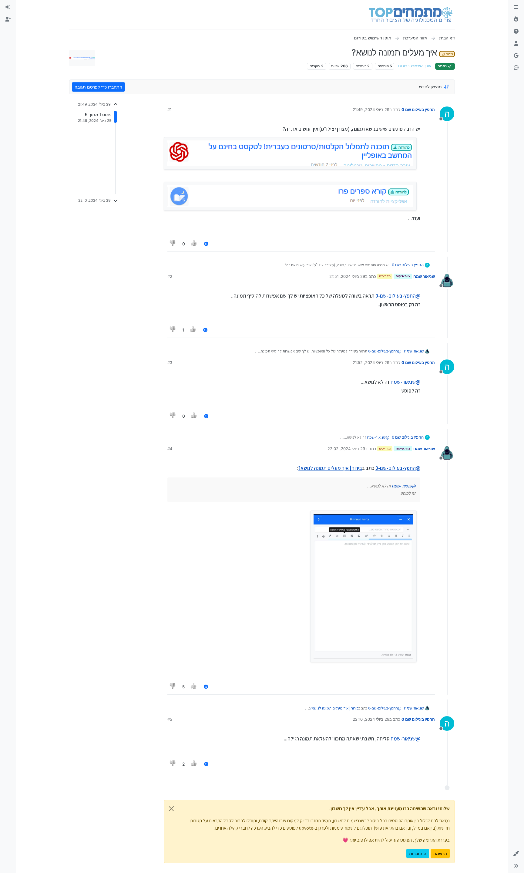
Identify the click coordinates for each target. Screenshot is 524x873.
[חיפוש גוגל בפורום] (516, 56)
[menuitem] (7, 7)
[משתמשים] (516, 44)
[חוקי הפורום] (516, 7)
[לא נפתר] (516, 31)
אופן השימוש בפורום (414, 66)
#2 (169, 276)
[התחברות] (7, 7)
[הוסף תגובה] (206, 243)
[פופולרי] (516, 19)
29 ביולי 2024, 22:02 (346, 448)
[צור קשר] (516, 68)
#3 (169, 362)
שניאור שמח (424, 276)
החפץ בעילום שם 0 (418, 109)
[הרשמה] (7, 19)
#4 (169, 448)
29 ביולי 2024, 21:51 (347, 276)
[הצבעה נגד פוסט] (172, 243)
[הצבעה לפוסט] (194, 243)
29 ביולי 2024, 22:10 (371, 719)
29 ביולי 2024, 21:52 (371, 362)
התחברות (417, 853)
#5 (169, 719)
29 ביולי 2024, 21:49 (371, 109)
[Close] (171, 808)
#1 (169, 109)
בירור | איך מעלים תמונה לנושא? (330, 468)
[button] (516, 853)
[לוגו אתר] (410, 14)
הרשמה (440, 853)
